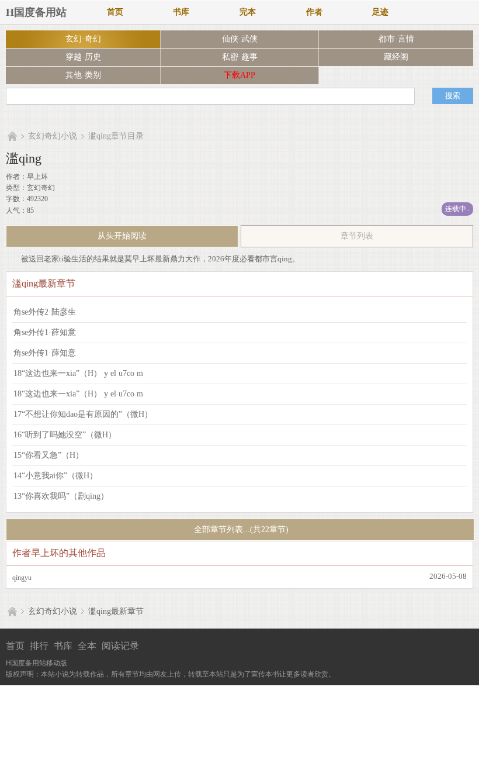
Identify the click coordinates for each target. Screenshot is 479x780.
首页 (115, 12)
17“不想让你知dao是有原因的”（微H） (82, 414)
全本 (87, 646)
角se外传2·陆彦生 (44, 312)
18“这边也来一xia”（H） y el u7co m (78, 373)
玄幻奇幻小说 (52, 136)
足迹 (380, 12)
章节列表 (357, 236)
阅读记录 (120, 646)
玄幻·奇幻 (83, 38)
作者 (314, 12)
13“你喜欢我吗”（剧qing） (61, 496)
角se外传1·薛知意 (44, 332)
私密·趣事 (240, 57)
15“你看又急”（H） (48, 455)
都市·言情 (396, 38)
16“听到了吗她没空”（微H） (64, 434)
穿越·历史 (83, 57)
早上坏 (37, 176)
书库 (181, 12)
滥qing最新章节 (116, 611)
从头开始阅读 (122, 236)
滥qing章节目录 (116, 136)
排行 (39, 646)
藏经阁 (396, 57)
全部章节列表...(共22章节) (240, 529)
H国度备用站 (36, 12)
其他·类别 (83, 75)
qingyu (22, 578)
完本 (247, 12)
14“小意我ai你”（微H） (55, 475)
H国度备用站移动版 (36, 663)
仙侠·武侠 (240, 38)
